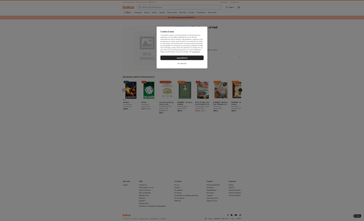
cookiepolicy (196, 52)
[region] (182, 47)
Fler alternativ (182, 63)
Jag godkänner (182, 58)
